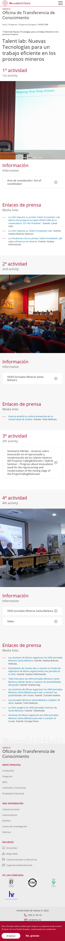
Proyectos (13, 24)
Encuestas (11, 847)
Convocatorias (9, 814)
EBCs (5, 782)
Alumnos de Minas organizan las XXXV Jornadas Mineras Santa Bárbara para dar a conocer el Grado (33, 718)
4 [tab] (40, 157)
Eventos (6, 820)
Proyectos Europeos (28, 24)
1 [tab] (24, 157)
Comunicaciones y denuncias (21, 859)
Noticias (6, 832)
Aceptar (11, 936)
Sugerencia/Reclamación (19, 865)
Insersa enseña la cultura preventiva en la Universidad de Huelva (30, 418)
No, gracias (32, 935)
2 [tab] (30, 157)
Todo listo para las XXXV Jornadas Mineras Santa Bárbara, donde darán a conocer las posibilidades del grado (34, 681)
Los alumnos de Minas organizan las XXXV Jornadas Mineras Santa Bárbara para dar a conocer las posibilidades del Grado (35, 692)
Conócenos (8, 770)
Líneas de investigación (14, 826)
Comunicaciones (11, 809)
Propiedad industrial (13, 793)
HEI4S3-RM (43, 24)
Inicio (4, 24)
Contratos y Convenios (14, 787)
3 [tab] (35, 157)
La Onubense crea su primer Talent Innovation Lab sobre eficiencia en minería (35, 240)
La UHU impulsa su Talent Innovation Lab (30, 230)
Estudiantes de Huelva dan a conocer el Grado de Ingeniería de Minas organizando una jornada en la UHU (34, 671)
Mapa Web (12, 853)
